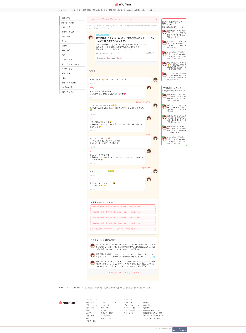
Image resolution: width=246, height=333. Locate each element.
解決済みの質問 (67, 23)
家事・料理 (65, 50)
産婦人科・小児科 (68, 83)
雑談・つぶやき (67, 92)
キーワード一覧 (129, 308)
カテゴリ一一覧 (129, 310)
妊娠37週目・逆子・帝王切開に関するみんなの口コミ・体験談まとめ (116, 218)
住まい (64, 41)
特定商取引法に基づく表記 (152, 313)
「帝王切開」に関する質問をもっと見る (123, 273)
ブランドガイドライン (131, 305)
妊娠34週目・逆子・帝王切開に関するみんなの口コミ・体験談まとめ (116, 206)
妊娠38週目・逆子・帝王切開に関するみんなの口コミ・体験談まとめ (116, 223)
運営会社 (146, 302)
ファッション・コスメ (70, 64)
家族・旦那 (65, 73)
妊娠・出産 (65, 27)
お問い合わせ (147, 305)
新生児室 (102, 58)
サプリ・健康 (66, 60)
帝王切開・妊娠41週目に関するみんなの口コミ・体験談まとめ (113, 229)
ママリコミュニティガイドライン (154, 316)
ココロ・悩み (66, 69)
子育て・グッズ (67, 32)
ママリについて (129, 302)
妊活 (63, 55)
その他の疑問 (66, 87)
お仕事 (64, 46)
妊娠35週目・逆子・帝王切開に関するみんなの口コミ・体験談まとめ (116, 212)
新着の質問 (65, 18)
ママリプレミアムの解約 (151, 318)
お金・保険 (65, 36)
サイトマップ (128, 313)
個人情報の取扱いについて (152, 310)
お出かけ (65, 78)
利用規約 (146, 308)
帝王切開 (112, 58)
